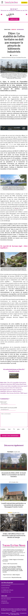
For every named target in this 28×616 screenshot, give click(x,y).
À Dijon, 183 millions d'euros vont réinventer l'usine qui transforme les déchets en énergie (13, 535)
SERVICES (13, 29)
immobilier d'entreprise (19, 382)
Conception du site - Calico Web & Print (17, 614)
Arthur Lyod (3, 386)
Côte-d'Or (10, 382)
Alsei (10, 187)
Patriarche (18, 388)
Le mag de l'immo (5, 603)
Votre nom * (3, 402)
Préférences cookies (14, 613)
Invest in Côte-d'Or (9, 388)
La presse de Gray (5, 587)
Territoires (15, 55)
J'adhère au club (14, 19)
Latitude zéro (4, 601)
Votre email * (8, 407)
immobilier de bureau (17, 386)
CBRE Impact (23, 393)
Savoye (17, 208)
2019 (21, 102)
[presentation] (1, 14)
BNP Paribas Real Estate (19, 384)
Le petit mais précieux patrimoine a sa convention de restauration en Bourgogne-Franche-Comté (13, 505)
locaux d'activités (14, 393)
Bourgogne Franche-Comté (8, 389)
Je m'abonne (24, 2)
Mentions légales (5, 613)
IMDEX (15, 391)
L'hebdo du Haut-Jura (6, 592)
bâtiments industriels (6, 384)
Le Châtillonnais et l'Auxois (7, 590)
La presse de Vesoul (5, 585)
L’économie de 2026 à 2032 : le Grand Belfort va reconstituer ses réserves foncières (14, 474)
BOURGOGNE (20, 29)
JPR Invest (9, 391)
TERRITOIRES (7, 29)
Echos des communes (6, 598)
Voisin (9, 386)
